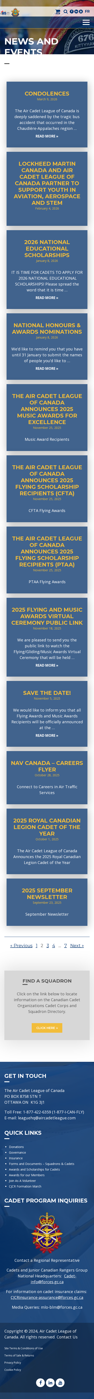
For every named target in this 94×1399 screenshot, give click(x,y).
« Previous (21, 945)
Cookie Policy (12, 1370)
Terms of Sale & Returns (19, 1355)
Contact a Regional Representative (47, 1260)
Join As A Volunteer (22, 1181)
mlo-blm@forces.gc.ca (61, 1307)
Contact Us (67, 1337)
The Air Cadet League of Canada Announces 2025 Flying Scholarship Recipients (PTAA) (47, 560)
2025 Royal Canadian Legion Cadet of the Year (47, 841)
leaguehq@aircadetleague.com (47, 1117)
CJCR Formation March (25, 1186)
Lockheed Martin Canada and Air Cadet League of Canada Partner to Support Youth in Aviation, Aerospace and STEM (47, 189)
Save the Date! (47, 714)
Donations (16, 1147)
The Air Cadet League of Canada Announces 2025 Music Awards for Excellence (47, 417)
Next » (77, 945)
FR (87, 11)
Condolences (47, 114)
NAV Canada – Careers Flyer (47, 777)
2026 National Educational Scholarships (47, 269)
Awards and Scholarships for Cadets (34, 1169)
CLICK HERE (45, 1028)
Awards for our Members (27, 1175)
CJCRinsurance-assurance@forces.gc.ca (47, 1297)
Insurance (16, 1158)
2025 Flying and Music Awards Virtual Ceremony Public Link (47, 637)
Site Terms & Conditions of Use (23, 1348)
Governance (17, 1152)
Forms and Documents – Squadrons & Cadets (42, 1164)
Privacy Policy (12, 1362)
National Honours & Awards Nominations (47, 346)
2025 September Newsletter (47, 902)
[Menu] (86, 22)
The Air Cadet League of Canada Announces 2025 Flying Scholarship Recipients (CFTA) (47, 488)
